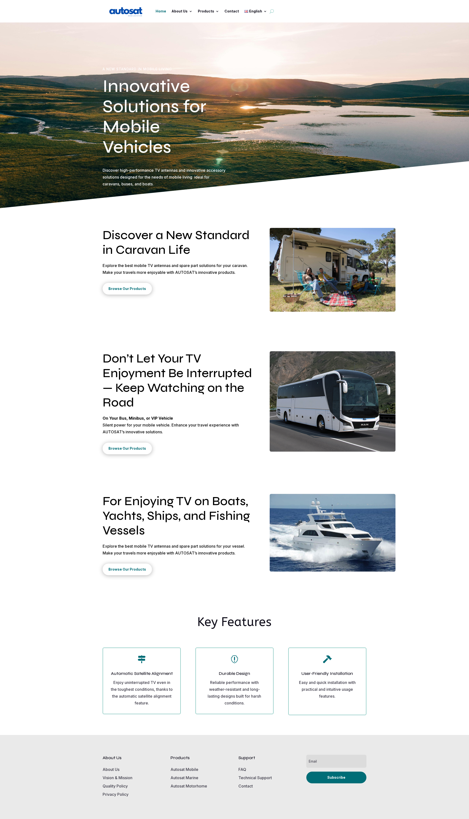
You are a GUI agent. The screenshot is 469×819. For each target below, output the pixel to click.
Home (161, 11)
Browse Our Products (127, 289)
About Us (179, 11)
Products (206, 11)
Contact (231, 11)
